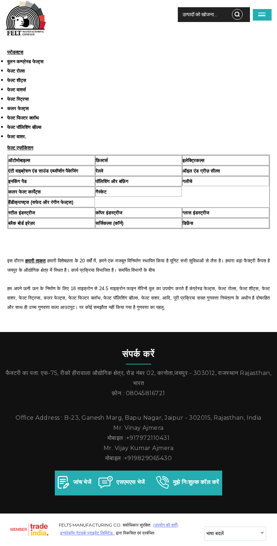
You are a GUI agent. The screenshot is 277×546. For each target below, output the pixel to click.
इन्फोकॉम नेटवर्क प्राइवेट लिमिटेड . (87, 533)
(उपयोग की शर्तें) (165, 525)
